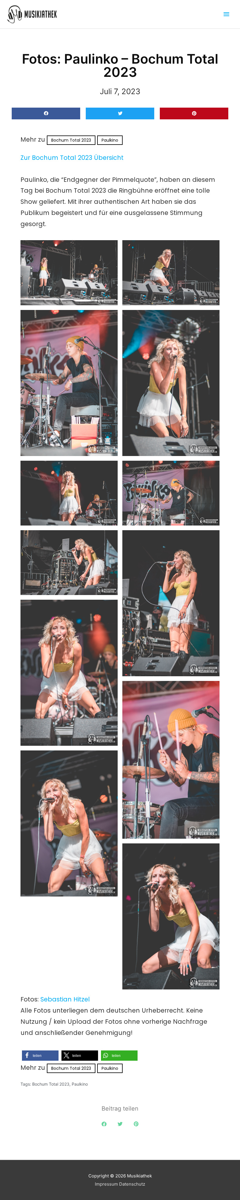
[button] (46, 114)
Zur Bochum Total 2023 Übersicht (72, 157)
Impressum (106, 1184)
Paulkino (110, 140)
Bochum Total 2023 (71, 140)
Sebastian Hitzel (65, 999)
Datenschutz (132, 1184)
